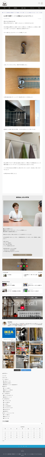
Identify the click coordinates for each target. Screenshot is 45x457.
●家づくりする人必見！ (7, 395)
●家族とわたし (5, 416)
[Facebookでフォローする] (18, 266)
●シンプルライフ (6, 400)
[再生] (3, 318)
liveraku (40, 18)
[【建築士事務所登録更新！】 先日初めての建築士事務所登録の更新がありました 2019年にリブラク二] (22, 361)
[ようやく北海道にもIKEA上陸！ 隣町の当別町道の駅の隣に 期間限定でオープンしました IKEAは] (8, 334)
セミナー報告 (5, 379)
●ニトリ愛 (5, 404)
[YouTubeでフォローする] (27, 266)
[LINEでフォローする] (24, 266)
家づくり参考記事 (6, 393)
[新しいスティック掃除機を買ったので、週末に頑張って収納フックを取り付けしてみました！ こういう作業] (22, 334)
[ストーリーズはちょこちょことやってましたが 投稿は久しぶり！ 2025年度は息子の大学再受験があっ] (36, 334)
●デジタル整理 (6, 402)
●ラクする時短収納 (6, 405)
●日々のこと (5, 418)
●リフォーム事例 (6, 388)
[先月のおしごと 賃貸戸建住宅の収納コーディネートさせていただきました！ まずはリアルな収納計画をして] (8, 348)
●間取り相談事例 (6, 391)
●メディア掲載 (5, 414)
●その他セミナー (6, 381)
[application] (22, 307)
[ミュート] (39, 318)
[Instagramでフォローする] (21, 266)
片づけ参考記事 (5, 398)
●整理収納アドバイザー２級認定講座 (9, 384)
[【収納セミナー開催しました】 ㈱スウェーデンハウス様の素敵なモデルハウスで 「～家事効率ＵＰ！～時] (36, 348)
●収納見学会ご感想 (6, 382)
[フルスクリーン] (41, 318)
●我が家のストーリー (6, 397)
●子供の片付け (6, 409)
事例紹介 (4, 386)
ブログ (4, 375)
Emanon (22, 455)
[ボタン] (39, 3)
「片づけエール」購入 (22, 254)
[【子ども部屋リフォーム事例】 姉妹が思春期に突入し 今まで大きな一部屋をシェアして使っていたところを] (36, 361)
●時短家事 (5, 411)
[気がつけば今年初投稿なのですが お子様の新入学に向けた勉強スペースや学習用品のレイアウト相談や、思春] (22, 348)
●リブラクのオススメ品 (7, 407)
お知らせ (4, 377)
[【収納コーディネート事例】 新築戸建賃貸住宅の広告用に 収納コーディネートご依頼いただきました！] (8, 361)
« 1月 (3, 440)
